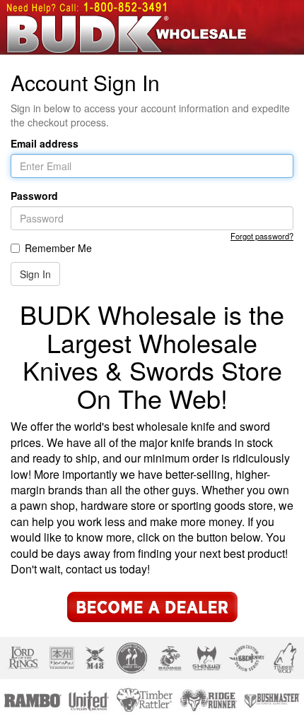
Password (34, 196)
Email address (44, 143)
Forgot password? (261, 236)
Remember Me (58, 248)
